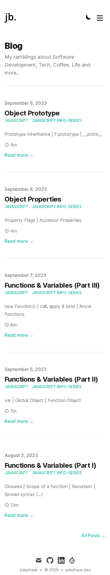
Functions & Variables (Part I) (50, 465)
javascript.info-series (57, 120)
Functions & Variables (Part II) (51, 379)
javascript (16, 120)
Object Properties (33, 199)
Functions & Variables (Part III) (52, 285)
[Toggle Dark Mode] (88, 16)
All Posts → (93, 535)
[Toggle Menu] (99, 16)
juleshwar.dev (78, 569)
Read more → (19, 155)
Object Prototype (32, 113)
